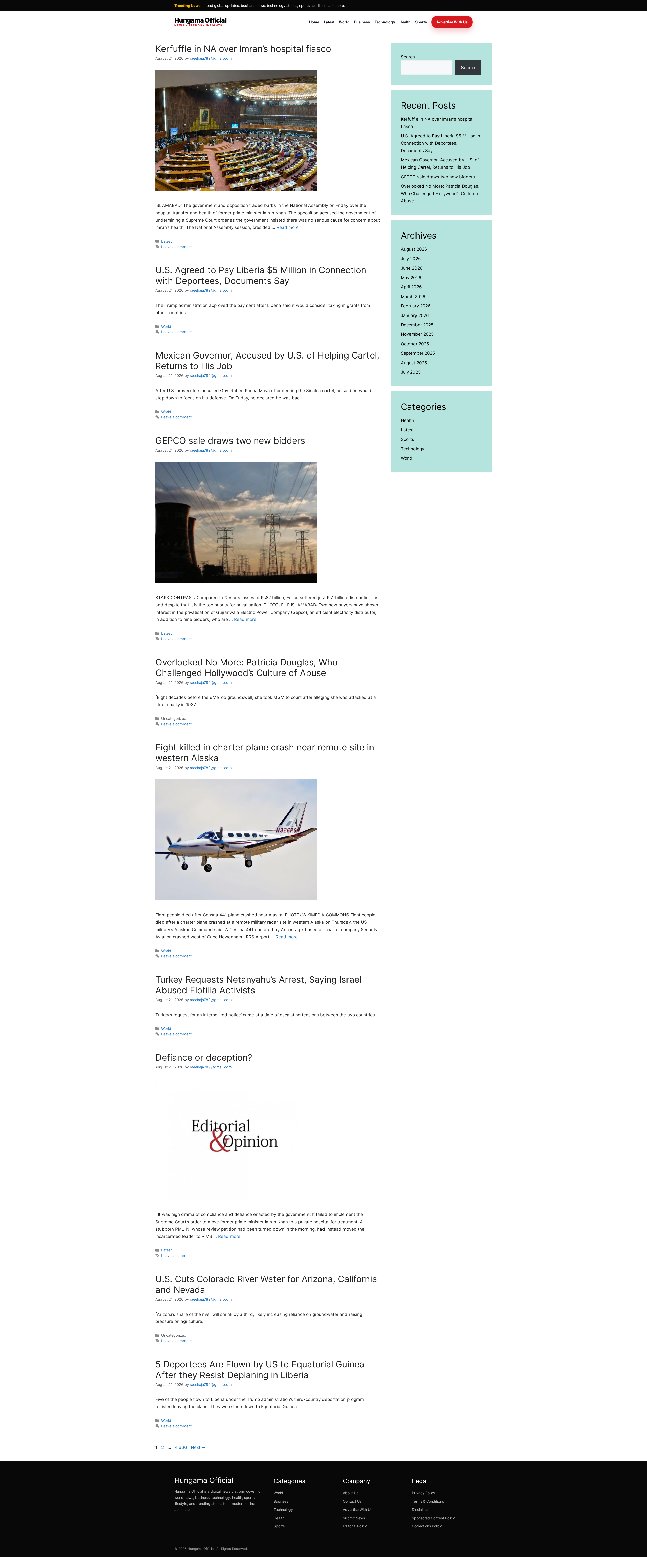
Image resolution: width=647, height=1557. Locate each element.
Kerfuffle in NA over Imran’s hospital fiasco (243, 48)
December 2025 (417, 324)
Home (314, 22)
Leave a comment (176, 247)
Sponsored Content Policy (433, 1518)
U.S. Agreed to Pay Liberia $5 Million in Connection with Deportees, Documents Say (260, 275)
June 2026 (412, 268)
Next (198, 1447)
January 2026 (415, 315)
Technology (385, 22)
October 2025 (415, 343)
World (344, 22)
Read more (287, 227)
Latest (329, 22)
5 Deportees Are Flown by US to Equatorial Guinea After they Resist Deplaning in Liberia (259, 1369)
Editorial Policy (355, 1526)
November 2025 (417, 334)
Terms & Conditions (428, 1501)
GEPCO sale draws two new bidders (230, 440)
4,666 (181, 1447)
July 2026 (411, 258)
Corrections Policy (427, 1526)
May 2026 (411, 277)
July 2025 (411, 372)
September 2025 (418, 353)
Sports (421, 22)
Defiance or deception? (203, 1057)
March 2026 (413, 296)
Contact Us (352, 1501)
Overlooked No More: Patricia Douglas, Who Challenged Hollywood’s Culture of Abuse (246, 667)
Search (408, 56)
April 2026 (411, 286)
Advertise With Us (452, 22)
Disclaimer (420, 1509)
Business (362, 22)
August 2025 (414, 362)
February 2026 (416, 305)
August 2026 (414, 249)
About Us (350, 1493)
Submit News (354, 1518)
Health (405, 22)
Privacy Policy (423, 1493)
